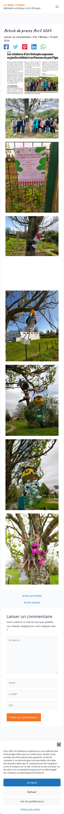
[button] (59, 744)
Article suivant (32, 602)
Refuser (32, 792)
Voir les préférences (32, 801)
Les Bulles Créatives (14, 5)
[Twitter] (15, 46)
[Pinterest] (24, 46)
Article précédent (32, 595)
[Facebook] (6, 46)
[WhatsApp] (43, 46)
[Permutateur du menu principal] (57, 6)
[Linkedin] (34, 46)
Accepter (32, 782)
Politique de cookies (30, 809)
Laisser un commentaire (17, 37)
